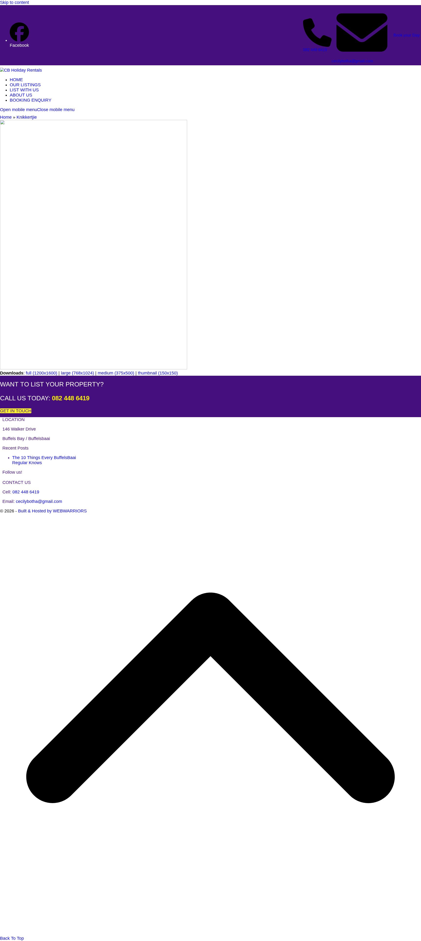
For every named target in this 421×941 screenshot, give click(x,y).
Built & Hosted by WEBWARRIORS (52, 511)
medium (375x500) (116, 373)
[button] (37, 109)
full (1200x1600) (41, 373)
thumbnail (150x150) (158, 373)
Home (6, 117)
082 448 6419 (315, 50)
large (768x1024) (77, 373)
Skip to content (14, 2)
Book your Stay (406, 35)
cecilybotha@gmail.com (352, 61)
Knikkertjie (27, 117)
